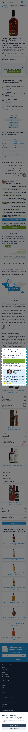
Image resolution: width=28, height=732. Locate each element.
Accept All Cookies (14, 725)
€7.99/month (19, 365)
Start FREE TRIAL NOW (14, 361)
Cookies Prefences (14, 728)
